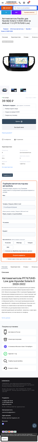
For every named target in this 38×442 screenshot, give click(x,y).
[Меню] (3, 3)
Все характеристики (7, 167)
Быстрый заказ (19, 127)
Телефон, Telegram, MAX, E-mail (12, 204)
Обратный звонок (6, 404)
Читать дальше (6, 318)
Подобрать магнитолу (29, 12)
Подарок (19, 105)
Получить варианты (19, 255)
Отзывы (27, 37)
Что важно (6, 222)
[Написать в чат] (34, 425)
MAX (16, 12)
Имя (4, 195)
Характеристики (16, 37)
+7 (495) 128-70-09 (7, 400)
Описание (5, 37)
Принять (4, 438)
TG (6, 12)
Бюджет (5, 231)
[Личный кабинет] (24, 3)
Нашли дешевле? (7, 133)
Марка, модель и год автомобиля (12, 214)
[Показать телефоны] (20, 3)
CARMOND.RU (5, 381)
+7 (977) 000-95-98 (7, 402)
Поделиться (6, 175)
